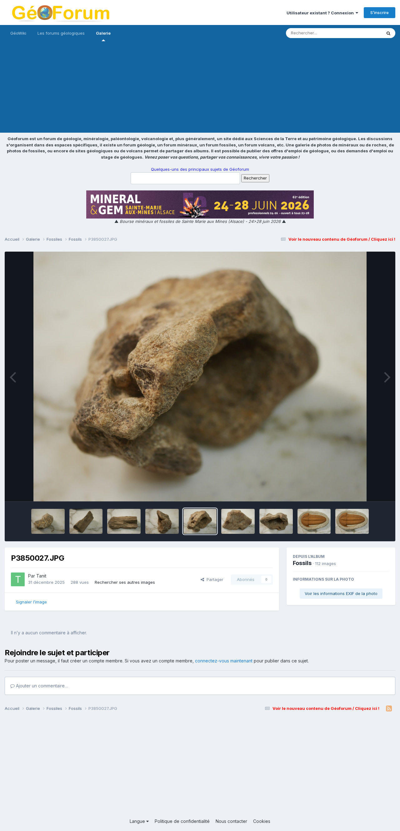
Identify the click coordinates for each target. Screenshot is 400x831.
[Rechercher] (388, 33)
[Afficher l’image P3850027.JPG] (200, 521)
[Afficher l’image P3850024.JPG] (314, 521)
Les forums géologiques (61, 33)
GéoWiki (18, 33)
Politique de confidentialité (182, 821)
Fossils (302, 563)
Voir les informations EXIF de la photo (341, 593)
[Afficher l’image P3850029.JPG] (124, 521)
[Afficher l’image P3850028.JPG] (162, 521)
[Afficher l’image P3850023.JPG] (352, 521)
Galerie (103, 33)
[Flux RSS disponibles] (388, 708)
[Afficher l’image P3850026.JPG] (238, 521)
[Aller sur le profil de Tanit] (18, 579)
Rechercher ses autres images (125, 582)
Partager (213, 579)
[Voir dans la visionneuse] (200, 376)
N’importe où (361, 33)
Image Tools (369, 490)
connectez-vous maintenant (223, 660)
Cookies (261, 821)
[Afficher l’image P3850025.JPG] (276, 521)
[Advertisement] (200, 89)
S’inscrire (379, 12)
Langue (138, 821)
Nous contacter (231, 821)
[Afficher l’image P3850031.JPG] (48, 521)
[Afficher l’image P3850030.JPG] (86, 521)
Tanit (41, 575)
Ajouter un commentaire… (41, 685)
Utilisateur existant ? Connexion (321, 12)
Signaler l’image (31, 601)
